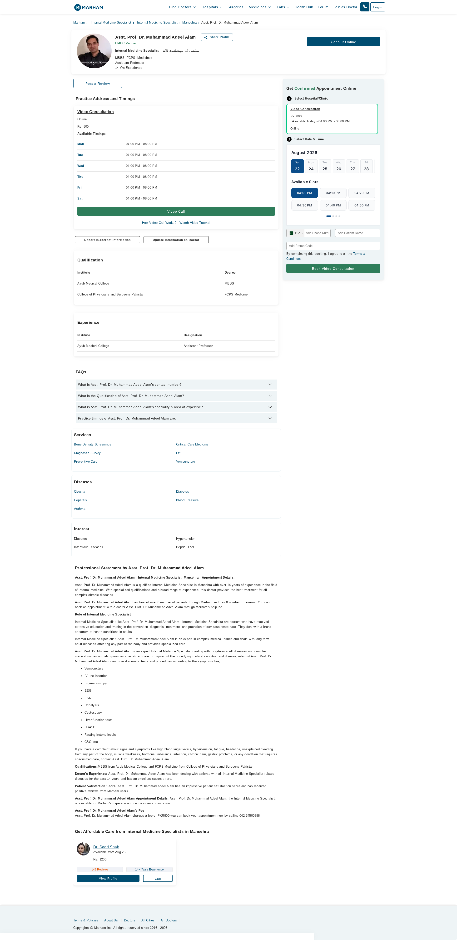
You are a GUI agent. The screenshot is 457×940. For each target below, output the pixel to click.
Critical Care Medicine (192, 444)
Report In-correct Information (107, 240)
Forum (323, 7)
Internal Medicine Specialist (111, 22)
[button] (364, 6)
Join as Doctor (345, 7)
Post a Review (97, 83)
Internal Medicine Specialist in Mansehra (167, 22)
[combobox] (295, 233)
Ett (178, 453)
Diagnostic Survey (87, 453)
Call (158, 878)
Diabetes (182, 491)
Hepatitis (80, 500)
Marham (79, 22)
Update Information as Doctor (176, 240)
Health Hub (304, 7)
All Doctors (169, 920)
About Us (111, 920)
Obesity (79, 491)
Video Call (176, 211)
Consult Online (343, 42)
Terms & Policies (85, 920)
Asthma (79, 508)
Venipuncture (185, 461)
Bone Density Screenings (92, 444)
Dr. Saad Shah (106, 847)
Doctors (129, 920)
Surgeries (235, 7)
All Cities (148, 920)
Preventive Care (86, 461)
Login (377, 7)
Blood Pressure (187, 500)
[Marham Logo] (88, 9)
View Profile (108, 878)
